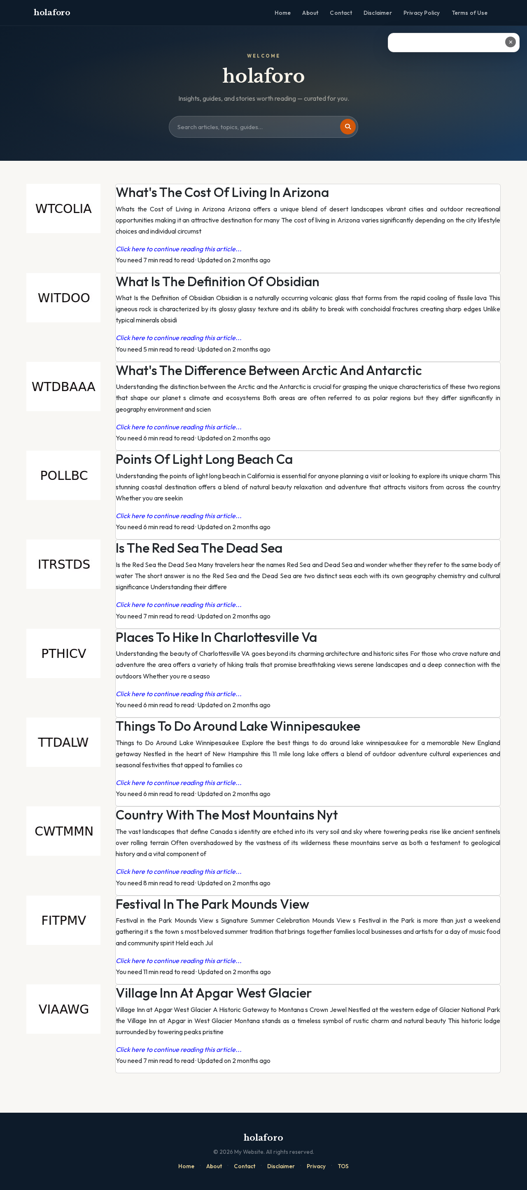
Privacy (316, 1166)
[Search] (348, 126)
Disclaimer (378, 12)
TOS (343, 1166)
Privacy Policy (421, 12)
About (310, 12)
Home (283, 12)
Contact (341, 12)
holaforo (52, 12)
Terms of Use (469, 12)
